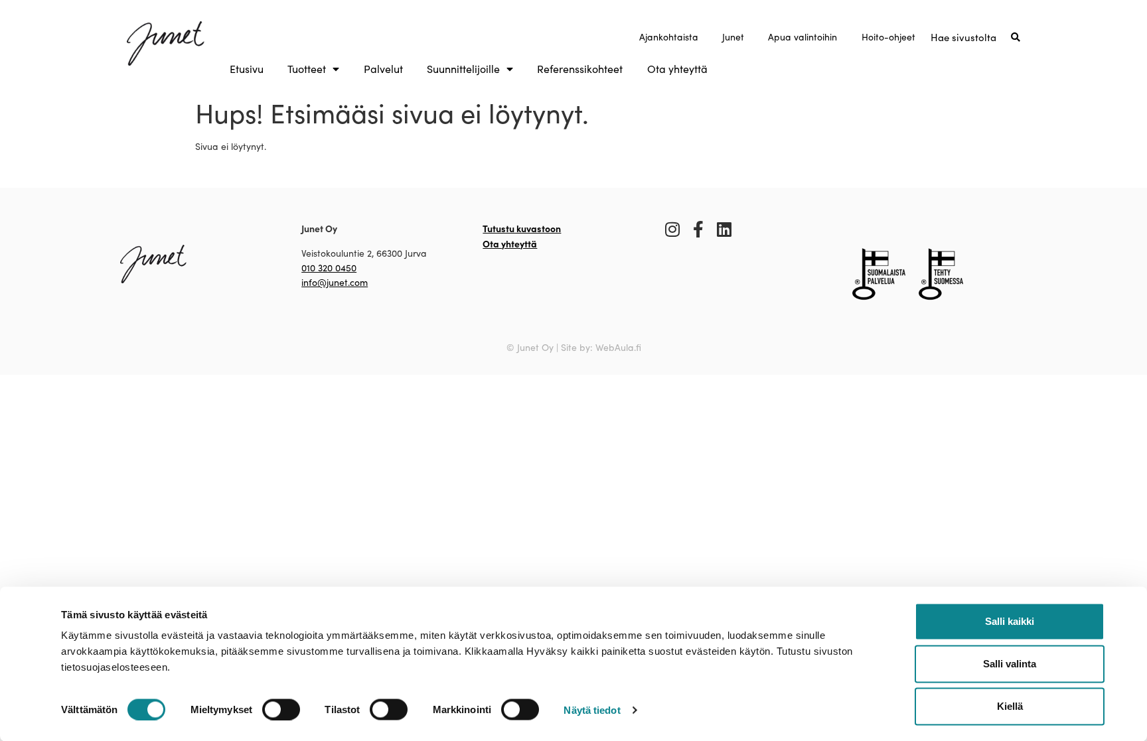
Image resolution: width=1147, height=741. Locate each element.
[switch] (281, 709)
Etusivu (247, 69)
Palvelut (383, 69)
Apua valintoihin (802, 37)
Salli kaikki (1009, 621)
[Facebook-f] (698, 229)
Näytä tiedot (592, 709)
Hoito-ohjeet (888, 37)
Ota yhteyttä (677, 69)
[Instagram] (672, 229)
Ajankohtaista (668, 37)
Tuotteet (306, 69)
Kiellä (1010, 706)
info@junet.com (334, 282)
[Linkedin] (724, 229)
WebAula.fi (618, 347)
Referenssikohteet (580, 69)
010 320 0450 (328, 267)
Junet (733, 37)
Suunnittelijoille (463, 69)
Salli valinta (1009, 663)
